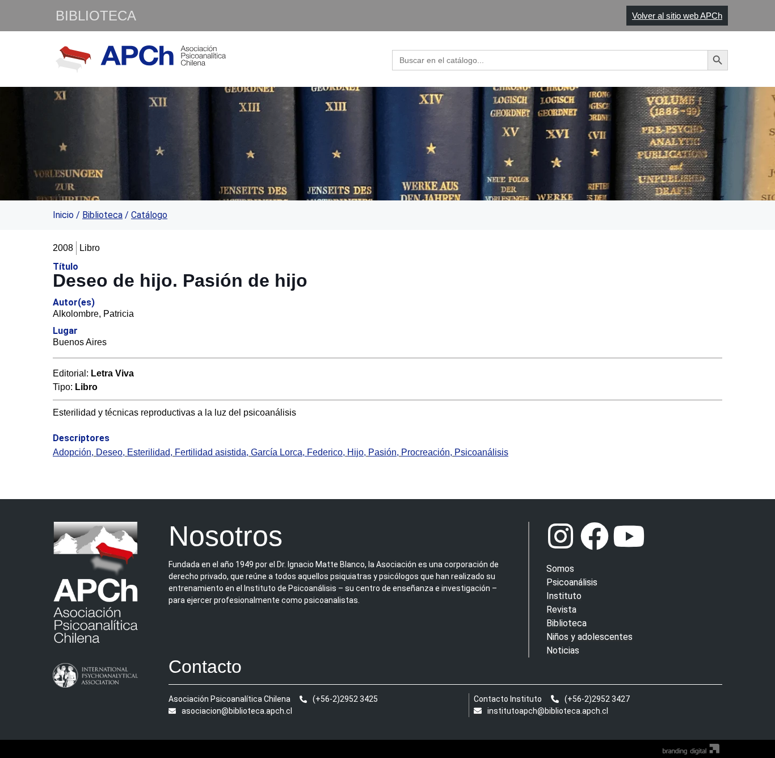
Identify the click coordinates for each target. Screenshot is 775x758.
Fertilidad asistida (210, 452)
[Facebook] (594, 536)
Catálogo (149, 215)
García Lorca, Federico (297, 452)
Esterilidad (148, 452)
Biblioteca (102, 215)
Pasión (382, 452)
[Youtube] (628, 536)
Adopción (72, 452)
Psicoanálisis (481, 452)
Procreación (425, 452)
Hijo (355, 452)
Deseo (109, 452)
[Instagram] (560, 536)
